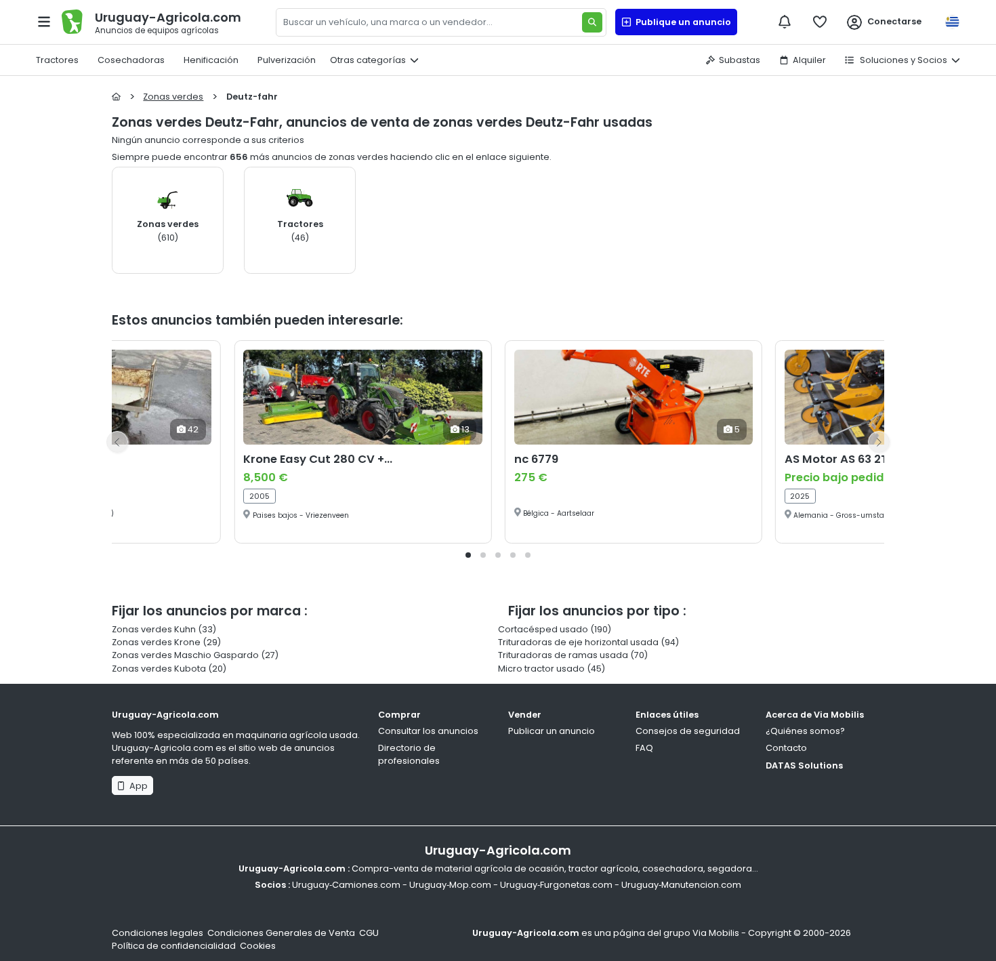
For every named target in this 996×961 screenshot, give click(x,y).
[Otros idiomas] (952, 22)
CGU (369, 933)
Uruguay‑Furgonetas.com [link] (556, 885)
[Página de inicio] (116, 96)
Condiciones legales (157, 933)
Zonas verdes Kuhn (154, 629)
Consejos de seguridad (688, 731)
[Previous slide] (117, 442)
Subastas (739, 60)
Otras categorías (368, 60)
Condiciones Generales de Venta (281, 933)
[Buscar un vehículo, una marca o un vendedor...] (592, 22)
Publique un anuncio (681, 22)
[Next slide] (879, 442)
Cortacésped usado (543, 629)
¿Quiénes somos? (805, 731)
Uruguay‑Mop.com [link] (450, 885)
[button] (468, 555)
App (136, 786)
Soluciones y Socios (902, 60)
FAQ (644, 748)
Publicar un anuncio (551, 731)
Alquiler (809, 60)
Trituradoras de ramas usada (563, 655)
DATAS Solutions (804, 765)
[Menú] (44, 22)
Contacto (786, 748)
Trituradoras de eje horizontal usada (578, 642)
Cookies (258, 946)
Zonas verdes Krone (156, 642)
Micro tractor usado (541, 668)
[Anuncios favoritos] (820, 22)
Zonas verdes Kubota (159, 668)
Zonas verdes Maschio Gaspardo (185, 655)
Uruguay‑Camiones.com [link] (346, 885)
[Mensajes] (784, 22)
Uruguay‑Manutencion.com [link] (681, 885)
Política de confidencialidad (174, 946)
